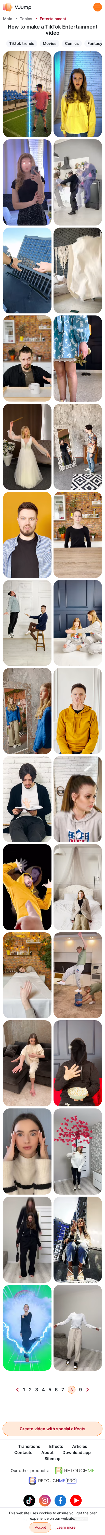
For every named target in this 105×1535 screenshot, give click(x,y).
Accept (40, 1527)
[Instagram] (45, 1500)
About (47, 1452)
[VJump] (17, 7)
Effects (56, 1446)
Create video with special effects (52, 1428)
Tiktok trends (21, 43)
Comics (72, 43)
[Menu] (97, 7)
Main (7, 18)
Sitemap (52, 1458)
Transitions (29, 1446)
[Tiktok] (29, 1500)
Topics (26, 18)
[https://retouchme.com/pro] (52, 1481)
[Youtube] (76, 1500)
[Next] (87, 1390)
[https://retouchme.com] (75, 1470)
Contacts (23, 1452)
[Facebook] (61, 1500)
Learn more (27, 129)
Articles (79, 1446)
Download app (76, 1452)
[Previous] (17, 1390)
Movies (49, 43)
